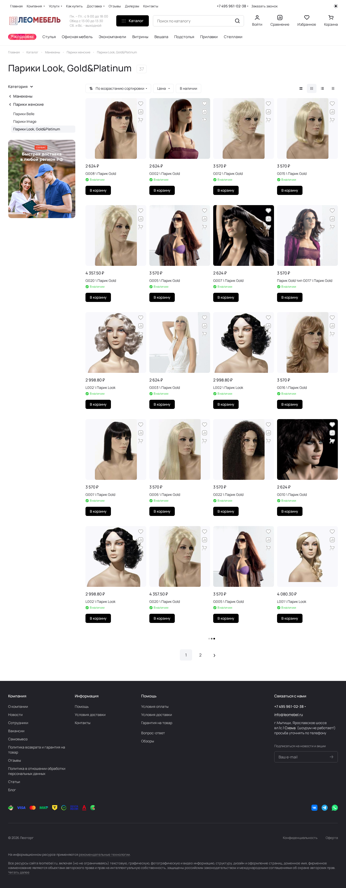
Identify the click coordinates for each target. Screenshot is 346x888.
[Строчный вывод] (322, 88)
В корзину (98, 190)
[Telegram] (325, 808)
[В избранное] (140, 103)
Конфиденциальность (300, 837)
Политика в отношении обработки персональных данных (36, 771)
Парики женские (28, 104)
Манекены (22, 96)
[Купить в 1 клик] (140, 120)
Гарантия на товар (156, 722)
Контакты (82, 722)
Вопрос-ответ (153, 732)
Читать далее (19, 872)
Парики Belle (23, 113)
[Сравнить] (140, 111)
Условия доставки (90, 714)
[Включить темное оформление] (336, 6)
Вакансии (16, 730)
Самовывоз (17, 739)
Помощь (82, 706)
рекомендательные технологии (104, 854)
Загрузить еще (211, 638)
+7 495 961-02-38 (231, 6)
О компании (18, 706)
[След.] (214, 655)
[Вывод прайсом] (333, 88)
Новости (15, 714)
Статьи (14, 781)
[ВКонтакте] (314, 808)
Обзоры (147, 741)
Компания (17, 696)
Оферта (332, 837)
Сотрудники (18, 722)
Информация (86, 696)
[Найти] (237, 21)
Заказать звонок (264, 6)
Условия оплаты (154, 706)
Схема (290, 727)
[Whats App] (335, 808)
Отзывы (14, 760)
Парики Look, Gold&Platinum (36, 129)
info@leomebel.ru (288, 714)
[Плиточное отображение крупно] (301, 88)
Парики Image (24, 121)
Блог (12, 789)
